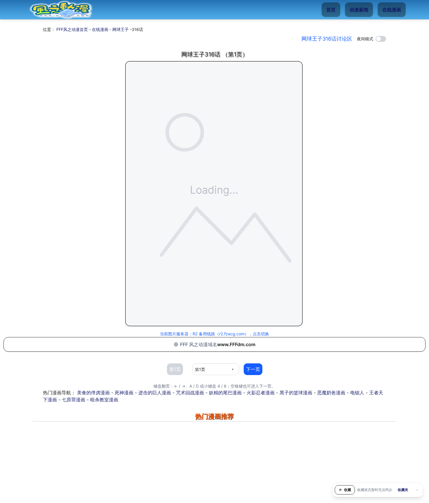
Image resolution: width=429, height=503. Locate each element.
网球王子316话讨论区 (326, 39)
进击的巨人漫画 (154, 393)
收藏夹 (403, 490)
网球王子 (120, 29)
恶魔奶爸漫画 (331, 393)
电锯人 (357, 393)
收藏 (345, 490)
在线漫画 (391, 10)
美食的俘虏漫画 (93, 393)
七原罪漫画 (73, 400)
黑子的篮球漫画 (296, 393)
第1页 (175, 369)
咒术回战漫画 (190, 393)
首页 (331, 10)
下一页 (253, 369)
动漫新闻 (359, 10)
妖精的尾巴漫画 (225, 393)
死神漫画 (124, 393)
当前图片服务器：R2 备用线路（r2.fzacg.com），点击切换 (214, 333)
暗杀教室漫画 (104, 400)
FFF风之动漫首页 (72, 29)
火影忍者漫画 (261, 393)
